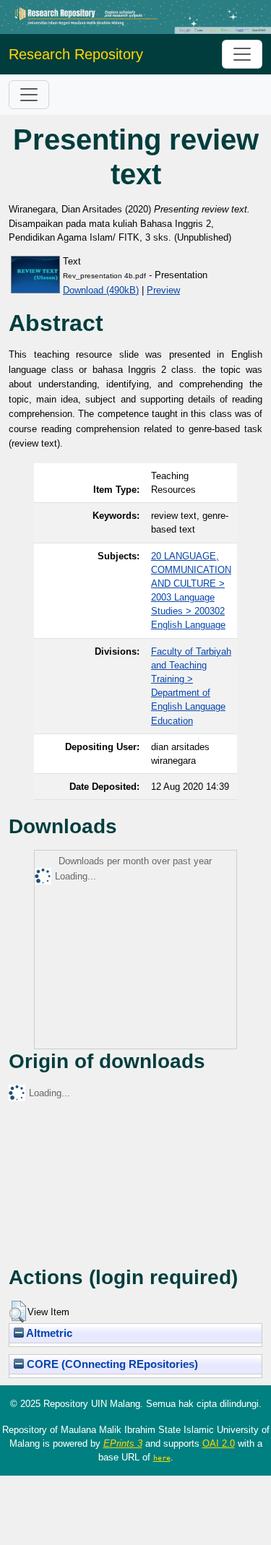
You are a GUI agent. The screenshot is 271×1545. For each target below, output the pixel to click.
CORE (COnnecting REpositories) (111, 1364)
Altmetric (48, 1333)
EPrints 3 (122, 1443)
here (162, 1457)
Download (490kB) (101, 290)
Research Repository (76, 54)
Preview (163, 290)
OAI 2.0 (218, 1443)
